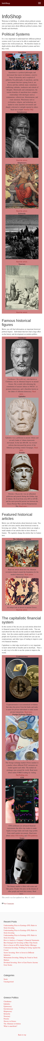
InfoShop (6, 3)
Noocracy (7, 1016)
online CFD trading (17, 835)
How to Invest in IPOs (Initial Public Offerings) (20, 945)
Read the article (21, 610)
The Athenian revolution (12, 1023)
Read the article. (22, 160)
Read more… (23, 506)
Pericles (6, 1019)
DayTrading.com (22, 775)
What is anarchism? (10, 1026)
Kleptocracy (8, 1011)
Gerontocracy (8, 1009)
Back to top (22, 1035)
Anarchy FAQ (28, 109)
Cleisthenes (7, 1001)
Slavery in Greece (10, 1021)
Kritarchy (7, 1014)
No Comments (9, 903)
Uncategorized (9, 981)
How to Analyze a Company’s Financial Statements (21, 940)
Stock (6, 979)
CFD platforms (32, 835)
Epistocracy (8, 1006)
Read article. (29, 574)
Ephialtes (7, 1004)
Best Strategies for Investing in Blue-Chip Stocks (21, 942)
